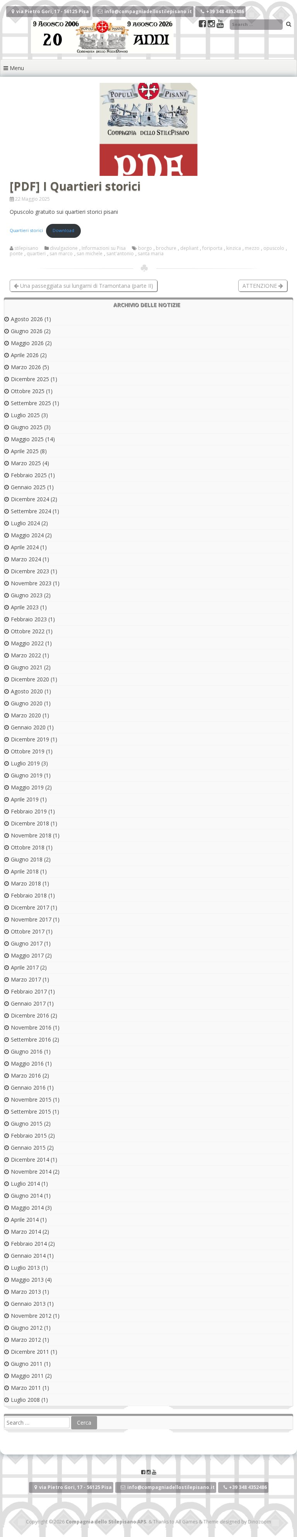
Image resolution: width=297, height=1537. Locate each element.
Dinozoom (259, 1521)
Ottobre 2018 (27, 847)
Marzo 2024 (26, 559)
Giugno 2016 (27, 1051)
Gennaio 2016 (28, 1087)
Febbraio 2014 (29, 1243)
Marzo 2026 (26, 367)
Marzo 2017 (26, 979)
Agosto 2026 (27, 319)
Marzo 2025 (26, 463)
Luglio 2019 (25, 763)
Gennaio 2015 (28, 1147)
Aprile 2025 (25, 451)
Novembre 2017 (31, 919)
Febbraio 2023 (29, 619)
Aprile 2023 (25, 607)
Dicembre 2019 (30, 739)
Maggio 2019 (27, 787)
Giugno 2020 (27, 703)
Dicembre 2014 (30, 1159)
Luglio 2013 (25, 1267)
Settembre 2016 (31, 1039)
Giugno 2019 (27, 775)
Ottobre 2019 (27, 751)
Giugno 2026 (27, 331)
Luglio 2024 (25, 523)
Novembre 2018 (31, 835)
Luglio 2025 (25, 415)
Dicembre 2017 (30, 907)
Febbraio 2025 (29, 475)
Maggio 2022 (27, 643)
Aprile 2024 (25, 547)
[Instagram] (212, 24)
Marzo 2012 (26, 1339)
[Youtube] (220, 24)
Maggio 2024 (27, 535)
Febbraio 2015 (29, 1135)
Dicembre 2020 (30, 679)
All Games (187, 1521)
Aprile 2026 (25, 355)
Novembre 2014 (31, 1171)
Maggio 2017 (27, 955)
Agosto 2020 (27, 691)
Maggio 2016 (27, 1063)
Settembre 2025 (31, 403)
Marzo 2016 (26, 1075)
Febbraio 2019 (29, 811)
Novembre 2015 (31, 1099)
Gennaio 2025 (28, 487)
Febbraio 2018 (29, 895)
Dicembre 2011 (30, 1351)
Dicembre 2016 (30, 1015)
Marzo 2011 (26, 1387)
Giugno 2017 (27, 943)
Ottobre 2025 (27, 391)
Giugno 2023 (27, 595)
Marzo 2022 (26, 655)
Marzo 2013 (26, 1291)
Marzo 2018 (26, 883)
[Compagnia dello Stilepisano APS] (102, 51)
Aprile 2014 (25, 1219)
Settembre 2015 (31, 1111)
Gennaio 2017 (28, 1003)
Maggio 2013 (27, 1279)
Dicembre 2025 (30, 379)
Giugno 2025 (27, 427)
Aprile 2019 (25, 799)
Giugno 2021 (27, 667)
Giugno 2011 (27, 1363)
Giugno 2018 (27, 859)
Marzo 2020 (26, 715)
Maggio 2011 (27, 1375)
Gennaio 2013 (28, 1303)
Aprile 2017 (25, 967)
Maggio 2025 (27, 439)
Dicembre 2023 (30, 571)
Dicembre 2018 (30, 823)
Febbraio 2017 (29, 991)
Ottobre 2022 (27, 631)
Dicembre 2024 (30, 499)
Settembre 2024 (31, 511)
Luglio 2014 (25, 1183)
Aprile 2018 (25, 871)
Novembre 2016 (31, 1027)
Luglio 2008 (25, 1399)
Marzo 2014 (26, 1231)
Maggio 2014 (27, 1207)
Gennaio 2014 (28, 1255)
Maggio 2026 (27, 343)
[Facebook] (203, 24)
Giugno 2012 (27, 1327)
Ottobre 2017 (27, 931)
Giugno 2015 (27, 1123)
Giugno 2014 (27, 1195)
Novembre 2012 (31, 1315)
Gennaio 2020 (28, 727)
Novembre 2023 (31, 583)
